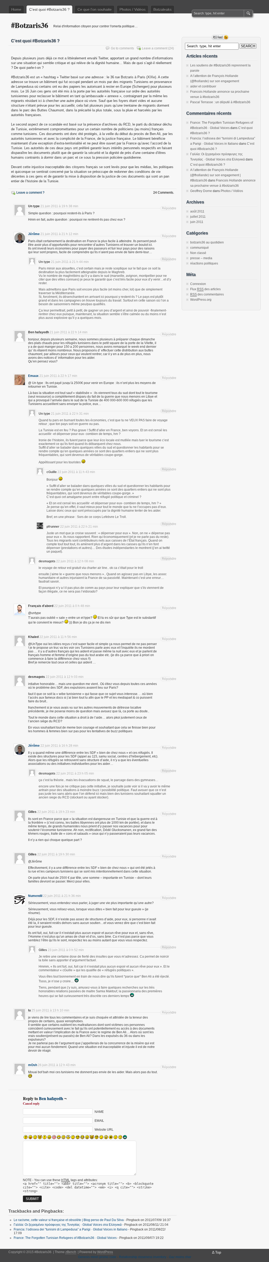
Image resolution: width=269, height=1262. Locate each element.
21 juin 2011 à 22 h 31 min (70, 414)
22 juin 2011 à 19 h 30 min (56, 854)
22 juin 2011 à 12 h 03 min (65, 677)
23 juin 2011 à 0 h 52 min (66, 950)
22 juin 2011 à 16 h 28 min (59, 745)
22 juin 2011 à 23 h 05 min (75, 773)
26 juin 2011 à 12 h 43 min (57, 1065)
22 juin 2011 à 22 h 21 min (79, 526)
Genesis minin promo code (97, 1257)
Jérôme (34, 234)
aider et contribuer (203, 86)
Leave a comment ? (30, 192)
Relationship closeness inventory (142, 1257)
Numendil (35, 896)
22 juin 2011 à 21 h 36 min (62, 896)
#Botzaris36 (29, 25)
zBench (70, 1252)
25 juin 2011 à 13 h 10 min (50, 1010)
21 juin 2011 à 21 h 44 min (70, 262)
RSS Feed (220, 37)
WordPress (105, 1252)
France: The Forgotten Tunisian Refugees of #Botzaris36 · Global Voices (65, 1238)
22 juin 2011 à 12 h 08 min (75, 561)
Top (218, 1252)
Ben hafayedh (51, 1098)
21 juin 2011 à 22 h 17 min (58, 376)
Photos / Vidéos (133, 9)
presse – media (201, 258)
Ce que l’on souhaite (94, 9)
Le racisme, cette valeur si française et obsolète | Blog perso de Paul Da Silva (69, 1220)
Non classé (198, 253)
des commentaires (207, 294)
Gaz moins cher (180, 1257)
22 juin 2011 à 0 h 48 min (72, 606)
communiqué (199, 248)
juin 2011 (196, 222)
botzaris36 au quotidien (207, 242)
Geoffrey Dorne (201, 191)
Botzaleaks (162, 9)
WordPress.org (200, 300)
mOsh (32, 1065)
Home (16, 9)
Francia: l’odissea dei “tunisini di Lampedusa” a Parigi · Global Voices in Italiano (70, 1229)
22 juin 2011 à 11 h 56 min (58, 637)
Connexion (198, 284)
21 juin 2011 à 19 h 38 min (59, 206)
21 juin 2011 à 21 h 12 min (59, 234)
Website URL (104, 1129)
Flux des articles (205, 289)
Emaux (33, 376)
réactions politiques (204, 263)
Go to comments (122, 48)
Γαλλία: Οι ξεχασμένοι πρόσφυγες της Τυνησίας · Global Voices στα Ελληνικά (68, 1225)
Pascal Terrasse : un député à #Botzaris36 (220, 102)
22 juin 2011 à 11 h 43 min (76, 472)
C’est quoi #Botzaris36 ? (49, 9)
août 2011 (197, 211)
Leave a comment (154, 48)
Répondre (166, 208)
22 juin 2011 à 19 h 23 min (56, 812)
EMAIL (99, 1121)
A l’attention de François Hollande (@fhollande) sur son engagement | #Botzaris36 (215, 175)
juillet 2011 (198, 217)
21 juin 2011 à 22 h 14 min (68, 332)
